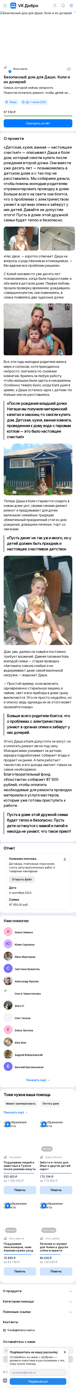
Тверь (13, 102)
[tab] (21, 1103)
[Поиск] (56, 5)
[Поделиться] (69, 69)
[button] (38, 1291)
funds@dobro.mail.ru (21, 1330)
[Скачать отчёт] (65, 865)
